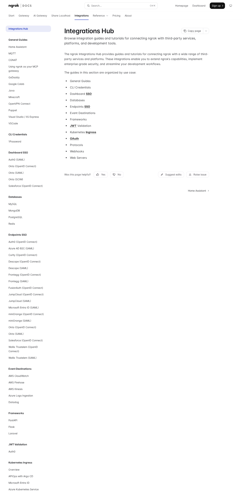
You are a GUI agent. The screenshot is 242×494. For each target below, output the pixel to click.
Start (11, 15)
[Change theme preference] (230, 6)
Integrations (82, 15)
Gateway (24, 15)
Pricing (116, 15)
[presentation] (31, 257)
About (128, 15)
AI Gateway (40, 15)
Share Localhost (60, 15)
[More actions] (206, 31)
